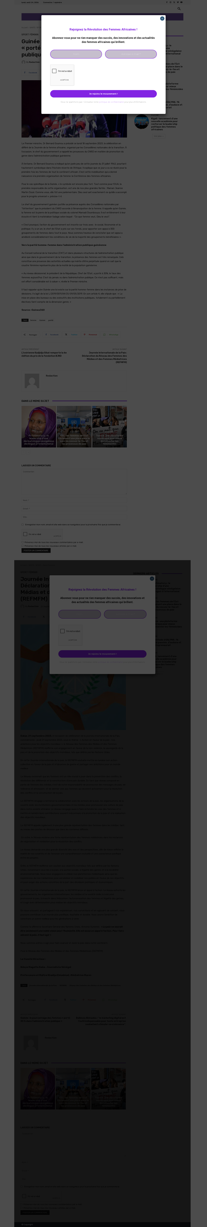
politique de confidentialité (111, 102)
